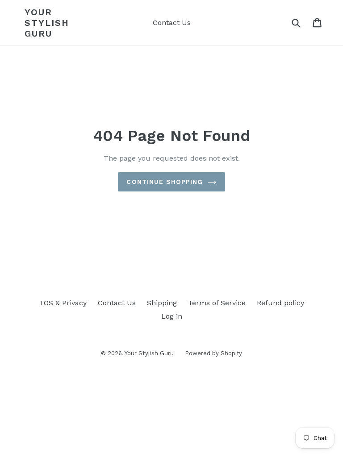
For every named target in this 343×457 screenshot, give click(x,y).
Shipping (162, 303)
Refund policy (280, 303)
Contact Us (172, 22)
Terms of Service (217, 303)
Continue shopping (164, 181)
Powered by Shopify (213, 353)
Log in (171, 316)
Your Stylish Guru (47, 23)
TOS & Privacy (63, 303)
